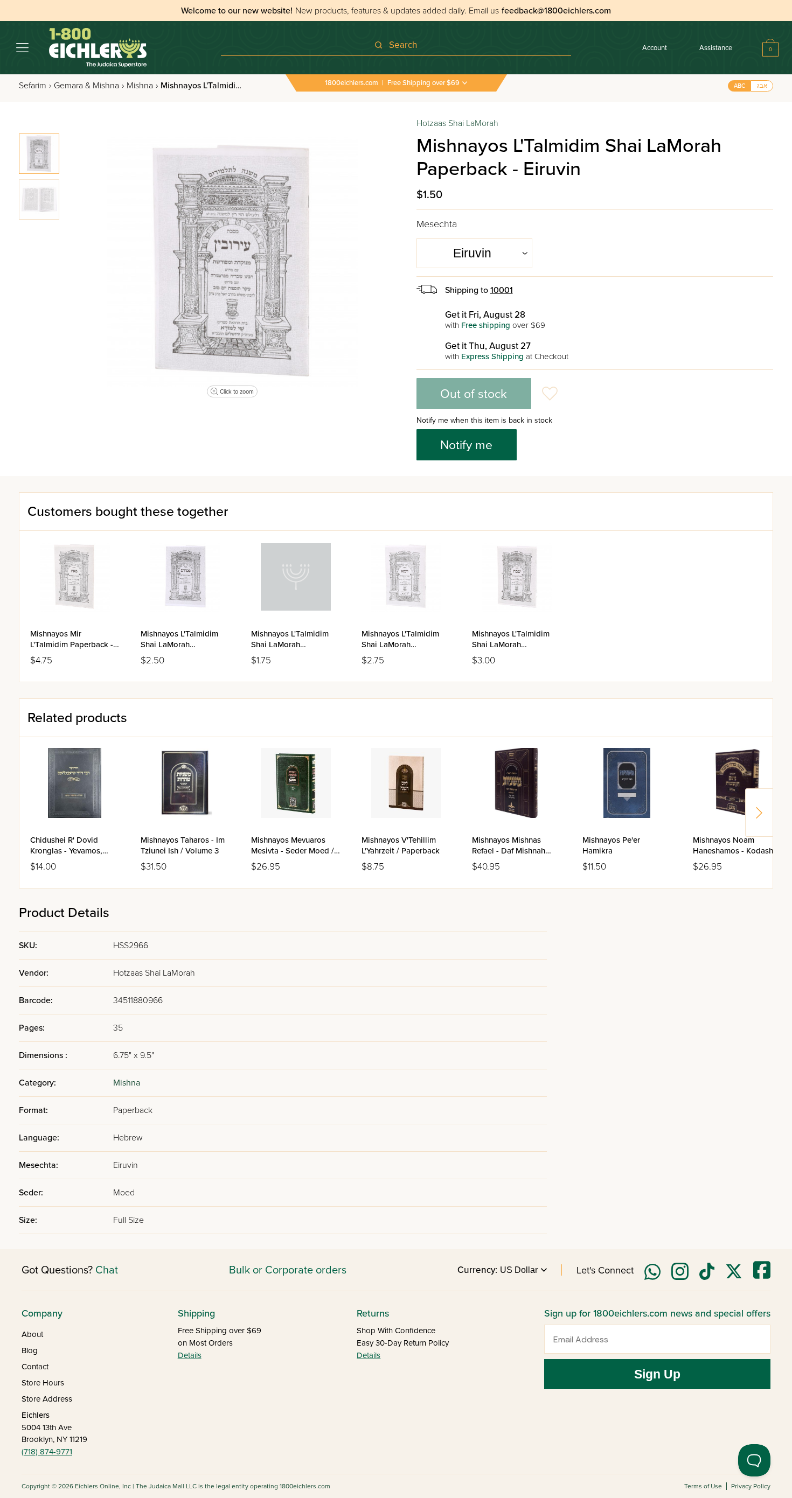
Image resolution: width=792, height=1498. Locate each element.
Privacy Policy (750, 1486)
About (32, 1334)
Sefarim (35, 85)
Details (190, 1355)
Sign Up (657, 1374)
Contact (35, 1366)
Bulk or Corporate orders (287, 1270)
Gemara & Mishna (89, 85)
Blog (30, 1350)
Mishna (142, 85)
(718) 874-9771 (47, 1452)
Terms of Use (703, 1486)
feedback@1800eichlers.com (556, 10)
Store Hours (43, 1383)
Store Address (47, 1399)
